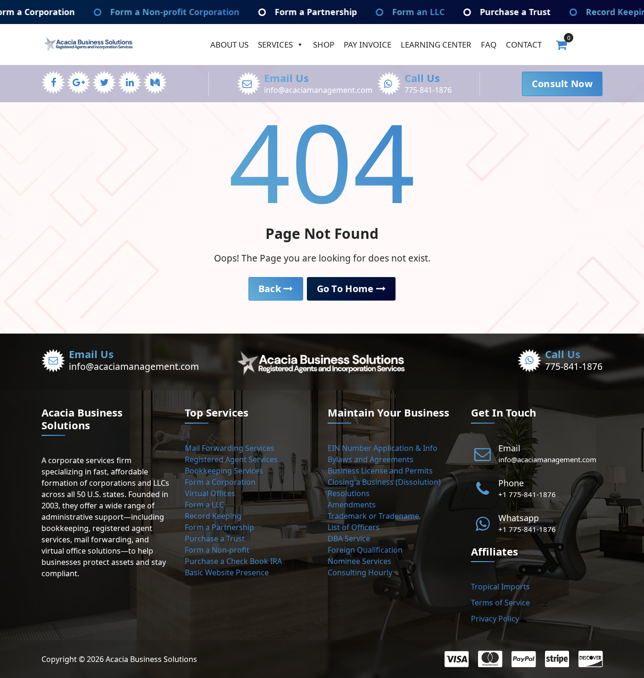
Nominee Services (359, 561)
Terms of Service (500, 602)
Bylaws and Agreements (370, 459)
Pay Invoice (367, 44)
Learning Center (436, 44)
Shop (323, 44)
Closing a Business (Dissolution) (384, 482)
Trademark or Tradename (373, 516)
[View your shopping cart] (561, 44)
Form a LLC (204, 504)
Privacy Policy (495, 618)
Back (271, 288)
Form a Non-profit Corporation (139, 11)
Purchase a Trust (480, 11)
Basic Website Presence (227, 572)
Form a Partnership (280, 11)
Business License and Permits (380, 471)
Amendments (352, 504)
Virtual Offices (210, 493)
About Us (229, 44)
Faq (488, 44)
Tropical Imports (500, 586)
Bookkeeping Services (224, 471)
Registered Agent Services (231, 459)
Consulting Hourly (360, 572)
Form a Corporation (220, 482)
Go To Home (346, 288)
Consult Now (562, 83)
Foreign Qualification (365, 550)
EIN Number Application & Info (383, 448)
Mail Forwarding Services (229, 448)
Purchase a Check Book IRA (233, 561)
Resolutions (349, 493)
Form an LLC (383, 11)
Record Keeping (213, 516)
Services (275, 44)
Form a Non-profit (217, 550)
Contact (524, 44)
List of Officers (354, 527)
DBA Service (349, 538)
